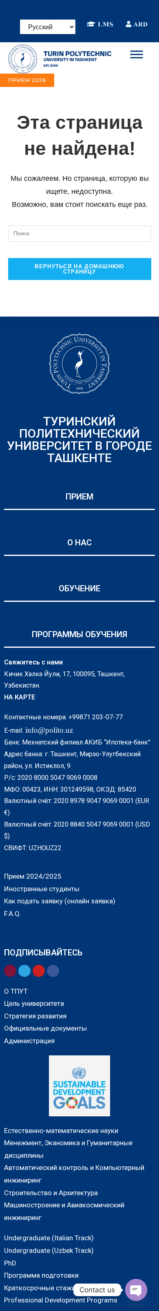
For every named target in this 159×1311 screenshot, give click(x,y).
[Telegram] (86, 7)
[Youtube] (110, 7)
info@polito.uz (49, 730)
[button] (27, 80)
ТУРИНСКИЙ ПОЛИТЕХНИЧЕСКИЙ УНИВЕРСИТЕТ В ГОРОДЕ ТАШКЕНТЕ (79, 439)
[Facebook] (49, 7)
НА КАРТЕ (19, 697)
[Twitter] (98, 7)
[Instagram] (61, 7)
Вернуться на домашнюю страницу (79, 269)
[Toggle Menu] (136, 54)
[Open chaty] (136, 1290)
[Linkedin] (73, 7)
